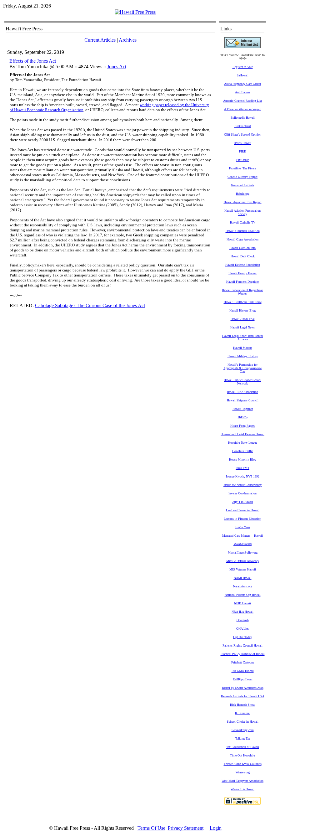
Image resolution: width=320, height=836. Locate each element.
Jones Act (116, 66)
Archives (128, 40)
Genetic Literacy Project (243, 176)
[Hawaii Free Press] (135, 12)
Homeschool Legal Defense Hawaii (242, 434)
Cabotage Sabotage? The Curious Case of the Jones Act (90, 305)
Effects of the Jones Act (32, 61)
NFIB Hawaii (242, 603)
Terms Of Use (151, 828)
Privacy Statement (185, 828)
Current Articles (100, 40)
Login (216, 828)
